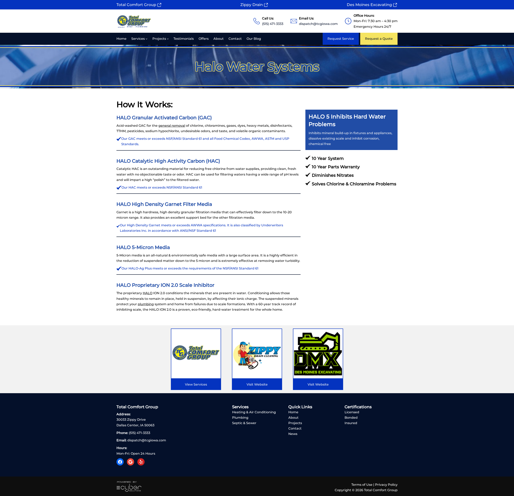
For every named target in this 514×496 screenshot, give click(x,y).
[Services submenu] (147, 39)
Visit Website (257, 384)
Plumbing (240, 417)
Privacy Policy (386, 485)
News (292, 434)
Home (293, 412)
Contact (295, 428)
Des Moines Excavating (369, 4)
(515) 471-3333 (272, 24)
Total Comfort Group (136, 4)
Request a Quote (379, 39)
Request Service (340, 39)
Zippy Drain (251, 4)
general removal (171, 126)
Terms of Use (361, 485)
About (293, 417)
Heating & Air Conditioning (254, 412)
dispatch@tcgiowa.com (318, 24)
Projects (295, 423)
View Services (196, 384)
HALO (147, 293)
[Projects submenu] (168, 39)
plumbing (146, 304)
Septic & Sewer (244, 423)
